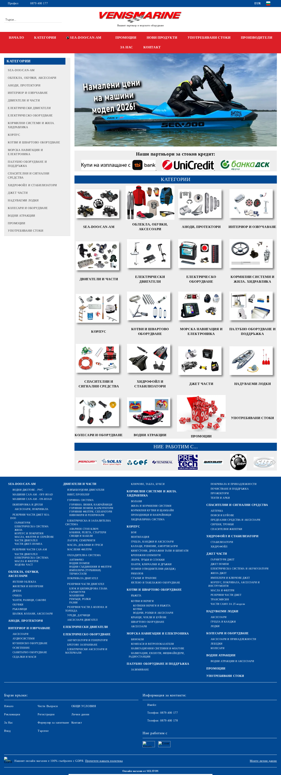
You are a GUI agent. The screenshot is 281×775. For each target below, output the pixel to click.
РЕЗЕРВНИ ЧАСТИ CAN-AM (30, 549)
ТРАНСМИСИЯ (220, 599)
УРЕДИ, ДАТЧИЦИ (78, 615)
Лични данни (80, 714)
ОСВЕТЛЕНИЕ (21, 647)
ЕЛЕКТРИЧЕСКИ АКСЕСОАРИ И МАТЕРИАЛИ (86, 651)
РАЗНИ (73, 602)
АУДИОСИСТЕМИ (24, 638)
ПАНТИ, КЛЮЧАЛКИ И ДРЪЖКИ (151, 564)
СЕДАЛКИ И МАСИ (24, 656)
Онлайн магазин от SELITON (140, 771)
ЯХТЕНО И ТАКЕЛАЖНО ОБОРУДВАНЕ (155, 582)
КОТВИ (137, 609)
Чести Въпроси (48, 706)
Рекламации (12, 714)
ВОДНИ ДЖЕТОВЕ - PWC (28, 489)
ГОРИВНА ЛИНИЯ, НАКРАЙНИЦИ (90, 504)
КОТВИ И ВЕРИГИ (142, 601)
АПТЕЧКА (217, 510)
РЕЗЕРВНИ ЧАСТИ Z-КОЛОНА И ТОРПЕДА (86, 609)
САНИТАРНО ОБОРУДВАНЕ (30, 652)
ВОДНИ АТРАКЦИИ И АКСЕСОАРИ (232, 661)
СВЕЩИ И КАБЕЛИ (81, 535)
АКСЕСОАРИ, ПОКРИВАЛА (32, 509)
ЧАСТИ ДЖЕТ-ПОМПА (29, 544)
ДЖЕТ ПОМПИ (220, 564)
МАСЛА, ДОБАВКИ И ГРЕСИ (85, 545)
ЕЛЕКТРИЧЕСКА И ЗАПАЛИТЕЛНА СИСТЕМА (88, 522)
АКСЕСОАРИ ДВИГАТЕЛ (82, 619)
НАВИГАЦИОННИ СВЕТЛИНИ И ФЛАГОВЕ (157, 648)
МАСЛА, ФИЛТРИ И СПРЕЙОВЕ (34, 537)
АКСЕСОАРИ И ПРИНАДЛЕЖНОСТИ (233, 639)
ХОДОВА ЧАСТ (24, 564)
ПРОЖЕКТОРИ (220, 493)
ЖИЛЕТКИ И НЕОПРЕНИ (28, 586)
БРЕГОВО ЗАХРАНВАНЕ (82, 644)
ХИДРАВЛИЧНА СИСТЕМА (148, 519)
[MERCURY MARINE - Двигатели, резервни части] (87, 463)
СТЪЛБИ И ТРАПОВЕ (144, 578)
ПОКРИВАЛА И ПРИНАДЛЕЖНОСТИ (234, 484)
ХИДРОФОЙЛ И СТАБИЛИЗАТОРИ (232, 536)
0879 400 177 (39, 3)
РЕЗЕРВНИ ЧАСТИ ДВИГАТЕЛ (85, 584)
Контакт (76, 722)
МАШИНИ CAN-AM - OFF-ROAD (33, 494)
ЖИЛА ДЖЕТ (219, 573)
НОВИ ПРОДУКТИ (162, 37)
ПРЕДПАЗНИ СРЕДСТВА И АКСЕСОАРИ (235, 519)
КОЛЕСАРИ (217, 648)
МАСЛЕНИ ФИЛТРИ (79, 549)
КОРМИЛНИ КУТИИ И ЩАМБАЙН (152, 510)
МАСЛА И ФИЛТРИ (26, 561)
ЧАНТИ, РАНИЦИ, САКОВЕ (29, 600)
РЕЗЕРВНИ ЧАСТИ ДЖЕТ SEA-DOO (30, 516)
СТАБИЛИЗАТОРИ (222, 542)
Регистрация (46, 714)
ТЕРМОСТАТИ (78, 573)
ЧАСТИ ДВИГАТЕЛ (26, 540)
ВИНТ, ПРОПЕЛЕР (78, 494)
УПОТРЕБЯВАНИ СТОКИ (209, 37)
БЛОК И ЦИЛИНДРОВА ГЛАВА (88, 588)
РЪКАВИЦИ (20, 609)
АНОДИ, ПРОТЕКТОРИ (25, 620)
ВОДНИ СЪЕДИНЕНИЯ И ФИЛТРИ (90, 566)
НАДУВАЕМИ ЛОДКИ (222, 611)
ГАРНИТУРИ (22, 522)
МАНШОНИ (76, 595)
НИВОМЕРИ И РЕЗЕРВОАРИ (87, 515)
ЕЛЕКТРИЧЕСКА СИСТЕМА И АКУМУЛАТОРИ (240, 568)
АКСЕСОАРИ (21, 634)
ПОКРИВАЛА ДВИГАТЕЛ (82, 578)
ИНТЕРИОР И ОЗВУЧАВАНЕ (29, 628)
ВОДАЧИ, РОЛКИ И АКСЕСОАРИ (153, 612)
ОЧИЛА (17, 595)
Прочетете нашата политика (104, 760)
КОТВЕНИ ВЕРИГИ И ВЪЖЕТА (152, 605)
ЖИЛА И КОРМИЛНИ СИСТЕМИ (151, 505)
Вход (7, 730)
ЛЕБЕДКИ (216, 643)
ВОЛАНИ (136, 501)
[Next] (273, 462)
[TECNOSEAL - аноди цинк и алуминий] (162, 463)
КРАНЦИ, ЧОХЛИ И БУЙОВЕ (149, 617)
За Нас (8, 722)
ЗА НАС (126, 47)
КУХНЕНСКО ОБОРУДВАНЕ (30, 643)
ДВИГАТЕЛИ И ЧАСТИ (80, 484)
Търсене (43, 730)
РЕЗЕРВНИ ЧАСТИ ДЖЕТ (226, 595)
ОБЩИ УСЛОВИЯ (83, 706)
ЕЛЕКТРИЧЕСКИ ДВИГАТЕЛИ (85, 627)
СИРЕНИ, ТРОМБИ (222, 524)
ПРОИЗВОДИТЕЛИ (256, 37)
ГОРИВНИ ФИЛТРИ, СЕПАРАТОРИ (90, 511)
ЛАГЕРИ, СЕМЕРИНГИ (81, 540)
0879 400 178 (169, 720)
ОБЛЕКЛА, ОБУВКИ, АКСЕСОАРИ (23, 573)
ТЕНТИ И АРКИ (220, 497)
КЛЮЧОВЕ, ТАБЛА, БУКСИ (148, 484)
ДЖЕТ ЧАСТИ (216, 553)
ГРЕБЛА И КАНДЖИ (223, 621)
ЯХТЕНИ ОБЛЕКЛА (24, 581)
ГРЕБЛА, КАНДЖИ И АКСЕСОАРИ (152, 541)
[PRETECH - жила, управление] (188, 462)
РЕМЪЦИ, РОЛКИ (80, 599)
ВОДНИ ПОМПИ (79, 563)
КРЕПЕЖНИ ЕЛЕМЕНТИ (146, 555)
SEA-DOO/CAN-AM (85, 37)
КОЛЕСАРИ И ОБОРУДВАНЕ (227, 633)
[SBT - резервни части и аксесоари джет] (264, 463)
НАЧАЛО (16, 37)
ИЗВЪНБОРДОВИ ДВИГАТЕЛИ (85, 489)
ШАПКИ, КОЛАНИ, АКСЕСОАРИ (33, 613)
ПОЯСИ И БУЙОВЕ (222, 515)
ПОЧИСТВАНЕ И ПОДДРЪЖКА (230, 488)
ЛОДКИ (215, 626)
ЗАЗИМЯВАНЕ (140, 669)
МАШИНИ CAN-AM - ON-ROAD (32, 499)
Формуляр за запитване (53, 722)
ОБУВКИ (18, 604)
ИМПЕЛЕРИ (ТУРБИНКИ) (85, 570)
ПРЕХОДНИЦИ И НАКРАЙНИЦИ (151, 515)
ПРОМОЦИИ (125, 37)
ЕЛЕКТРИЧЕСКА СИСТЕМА (32, 526)
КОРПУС (133, 526)
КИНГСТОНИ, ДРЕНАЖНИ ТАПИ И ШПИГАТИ (160, 550)
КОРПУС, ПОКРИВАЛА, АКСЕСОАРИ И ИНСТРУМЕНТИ (234, 584)
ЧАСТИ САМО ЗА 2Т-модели (228, 604)
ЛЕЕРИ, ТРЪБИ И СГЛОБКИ (148, 559)
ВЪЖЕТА (136, 595)
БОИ (133, 532)
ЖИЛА (19, 530)
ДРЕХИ (17, 590)
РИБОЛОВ (137, 573)
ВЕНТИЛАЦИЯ (140, 537)
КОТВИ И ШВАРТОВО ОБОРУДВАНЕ (154, 589)
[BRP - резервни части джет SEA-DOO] (238, 463)
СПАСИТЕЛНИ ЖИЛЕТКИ (226, 529)
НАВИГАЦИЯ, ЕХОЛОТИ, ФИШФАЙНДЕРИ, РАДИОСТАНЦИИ (157, 655)
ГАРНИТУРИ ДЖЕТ (222, 559)
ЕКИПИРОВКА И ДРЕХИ (28, 504)
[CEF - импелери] (137, 462)
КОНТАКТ (152, 47)
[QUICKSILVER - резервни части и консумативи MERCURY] (213, 463)
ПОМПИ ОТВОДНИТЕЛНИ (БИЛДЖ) (153, 568)
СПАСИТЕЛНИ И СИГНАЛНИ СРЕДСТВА (237, 505)
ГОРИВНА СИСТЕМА (80, 500)
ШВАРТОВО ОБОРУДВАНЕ (147, 621)
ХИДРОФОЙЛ (219, 546)
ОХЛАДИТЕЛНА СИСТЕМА (84, 555)
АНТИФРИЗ (76, 559)
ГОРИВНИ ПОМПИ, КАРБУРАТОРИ (91, 508)
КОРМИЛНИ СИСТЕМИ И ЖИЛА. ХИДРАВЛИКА (152, 493)
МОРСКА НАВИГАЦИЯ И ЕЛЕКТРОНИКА (158, 633)
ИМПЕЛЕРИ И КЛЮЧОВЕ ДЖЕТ (230, 577)
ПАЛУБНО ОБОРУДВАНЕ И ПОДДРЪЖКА (158, 663)
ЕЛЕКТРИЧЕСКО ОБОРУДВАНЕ (87, 634)
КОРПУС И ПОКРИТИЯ (29, 533)
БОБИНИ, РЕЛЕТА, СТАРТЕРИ (87, 532)
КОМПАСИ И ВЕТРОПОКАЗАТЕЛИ (152, 644)
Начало (8, 706)
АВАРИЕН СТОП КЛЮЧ (84, 529)
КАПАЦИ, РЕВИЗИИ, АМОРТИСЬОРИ (154, 546)
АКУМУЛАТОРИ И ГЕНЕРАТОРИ (87, 640)
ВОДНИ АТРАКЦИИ (220, 655)
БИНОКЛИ (137, 639)
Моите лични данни (263, 760)
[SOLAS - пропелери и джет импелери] (112, 462)
